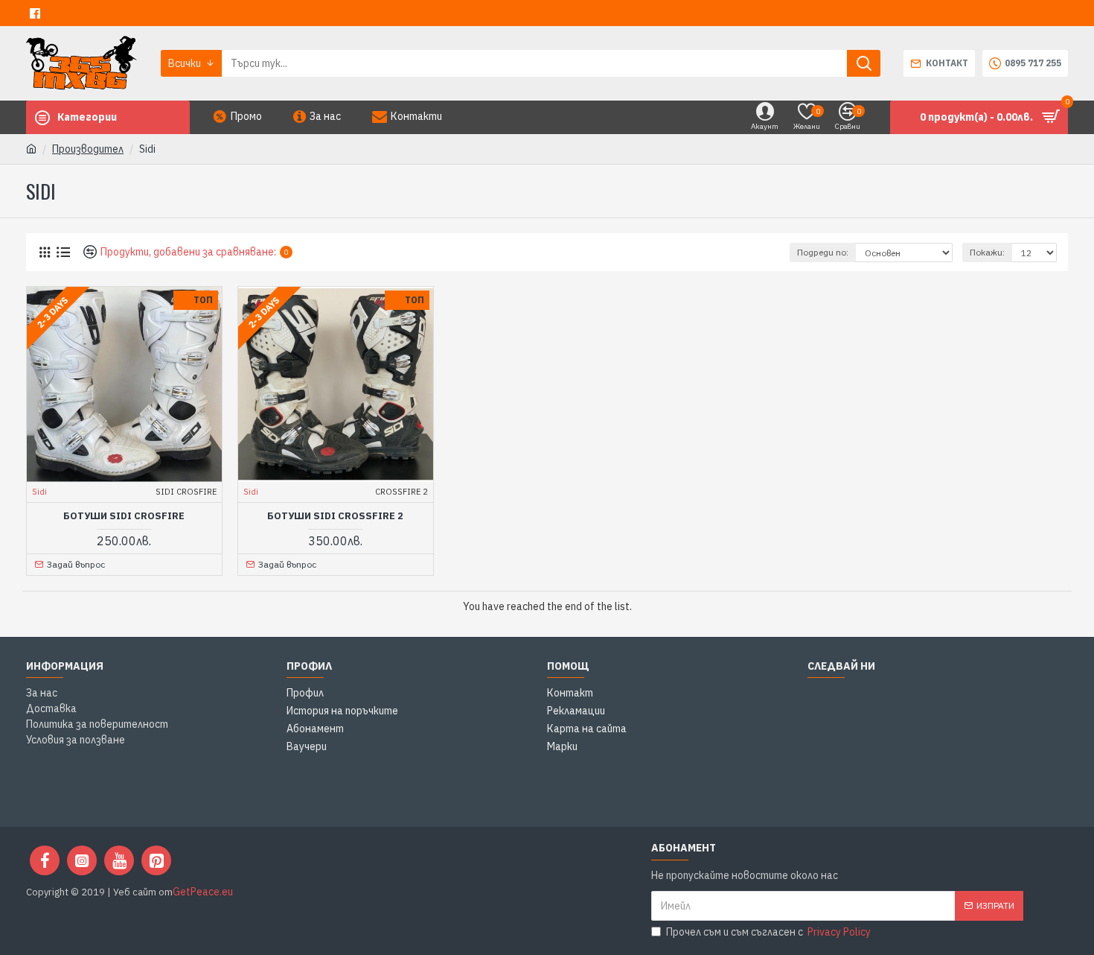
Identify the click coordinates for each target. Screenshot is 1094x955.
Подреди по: (822, 252)
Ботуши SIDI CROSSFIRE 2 (335, 516)
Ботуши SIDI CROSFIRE (124, 516)
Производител (88, 149)
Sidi (39, 491)
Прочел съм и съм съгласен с (768, 932)
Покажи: (987, 252)
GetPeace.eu (203, 891)
